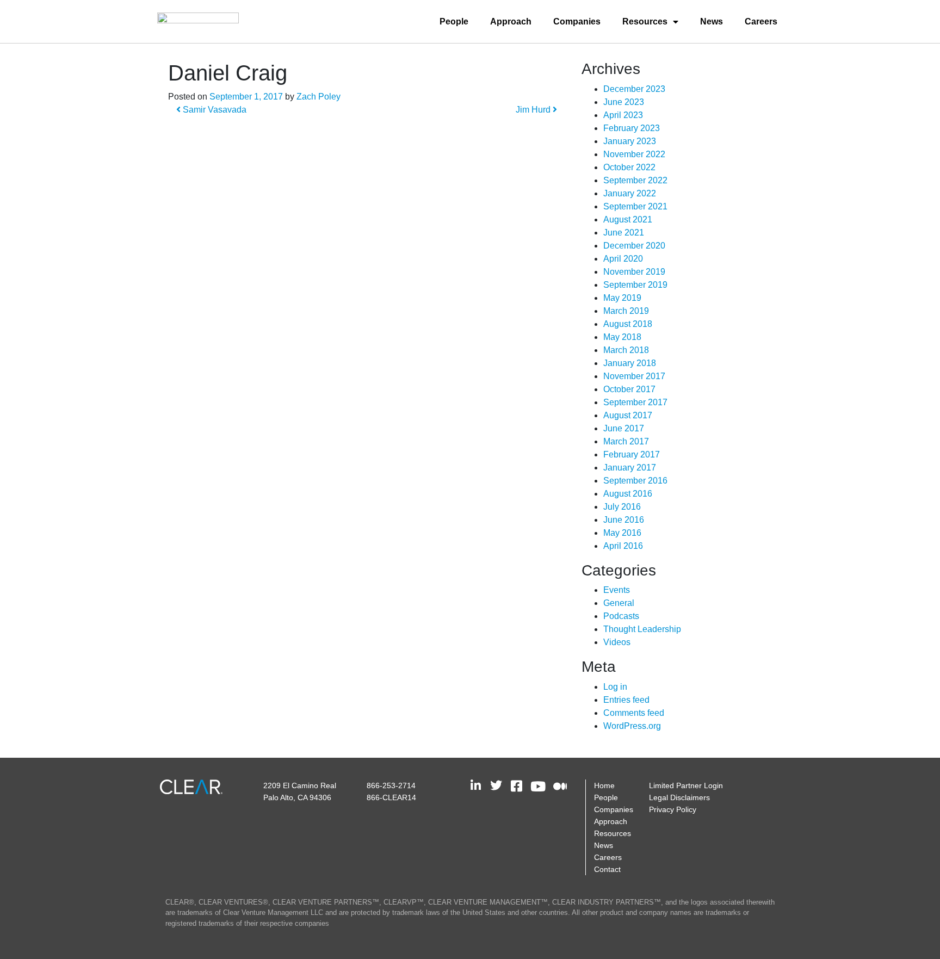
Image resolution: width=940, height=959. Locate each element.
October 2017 (629, 389)
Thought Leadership (642, 629)
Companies (577, 21)
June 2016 (623, 519)
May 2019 (622, 297)
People (454, 21)
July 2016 (622, 506)
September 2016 (635, 480)
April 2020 (623, 258)
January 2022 (629, 193)
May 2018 (622, 337)
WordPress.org (632, 726)
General (618, 603)
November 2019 (634, 271)
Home (604, 785)
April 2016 (623, 545)
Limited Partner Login (686, 785)
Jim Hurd (534, 109)
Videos (616, 642)
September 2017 (635, 402)
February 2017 (631, 454)
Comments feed (633, 712)
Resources (644, 21)
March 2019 (626, 310)
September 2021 (635, 206)
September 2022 (635, 180)
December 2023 (634, 89)
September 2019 (635, 284)
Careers (761, 21)
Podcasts (621, 616)
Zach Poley (318, 96)
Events (616, 590)
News (711, 21)
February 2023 (631, 128)
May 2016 (622, 532)
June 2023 (623, 102)
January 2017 (629, 467)
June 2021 (623, 232)
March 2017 (626, 441)
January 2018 (629, 363)
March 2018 (626, 350)
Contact (607, 869)
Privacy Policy (672, 809)
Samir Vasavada (213, 109)
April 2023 (623, 115)
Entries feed (626, 699)
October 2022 (629, 167)
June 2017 (623, 428)
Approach (510, 21)
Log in (615, 686)
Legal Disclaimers (679, 797)
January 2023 (629, 141)
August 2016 (627, 493)
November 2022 (634, 154)
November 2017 (634, 376)
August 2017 (627, 415)
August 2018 (627, 324)
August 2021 (627, 219)
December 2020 (634, 245)
